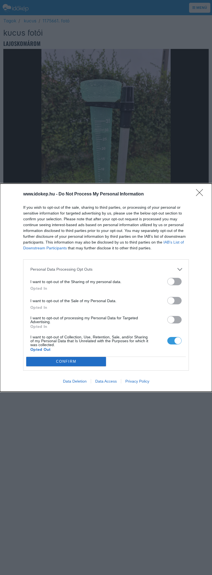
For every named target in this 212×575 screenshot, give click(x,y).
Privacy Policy (137, 381)
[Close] (201, 194)
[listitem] (106, 269)
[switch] (174, 281)
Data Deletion (75, 381)
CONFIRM (66, 361)
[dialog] (106, 288)
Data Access (106, 381)
